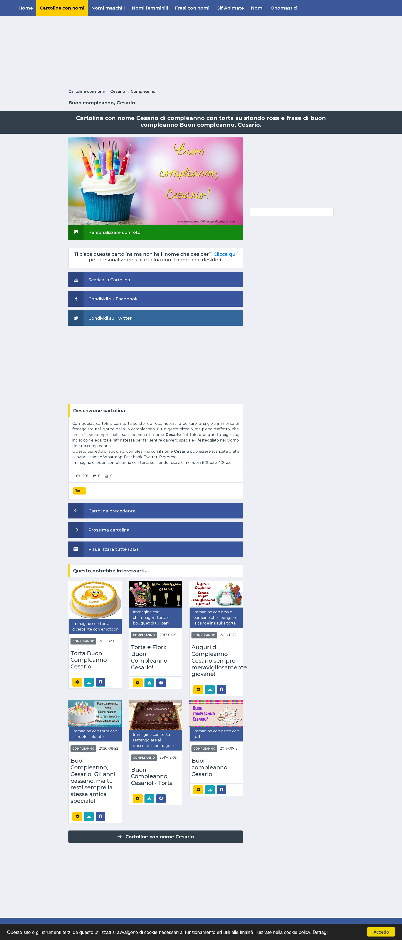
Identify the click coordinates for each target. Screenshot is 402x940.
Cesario (117, 91)
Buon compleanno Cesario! (209, 767)
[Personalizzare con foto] (155, 181)
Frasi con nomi (192, 8)
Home (25, 8)
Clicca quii (226, 254)
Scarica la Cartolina (108, 279)
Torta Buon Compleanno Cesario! (88, 660)
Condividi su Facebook (112, 299)
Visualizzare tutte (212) (112, 549)
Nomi (257, 8)
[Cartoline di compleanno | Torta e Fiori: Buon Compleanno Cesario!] (155, 594)
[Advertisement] (201, 51)
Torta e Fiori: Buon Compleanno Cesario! (149, 657)
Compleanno (143, 91)
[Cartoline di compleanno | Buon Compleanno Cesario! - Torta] (155, 714)
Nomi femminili (150, 8)
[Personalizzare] (77, 682)
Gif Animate (230, 8)
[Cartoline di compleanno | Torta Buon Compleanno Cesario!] (95, 600)
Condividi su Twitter (109, 318)
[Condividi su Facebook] (100, 682)
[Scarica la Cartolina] (89, 682)
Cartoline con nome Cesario (159, 837)
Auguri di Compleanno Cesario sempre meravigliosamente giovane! (216, 660)
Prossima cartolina (108, 530)
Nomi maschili (108, 8)
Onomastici (284, 8)
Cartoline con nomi (62, 8)
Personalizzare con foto (114, 232)
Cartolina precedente (111, 511)
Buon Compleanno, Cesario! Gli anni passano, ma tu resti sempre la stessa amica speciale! (92, 780)
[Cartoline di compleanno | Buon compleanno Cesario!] (216, 713)
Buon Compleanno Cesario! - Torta (152, 777)
